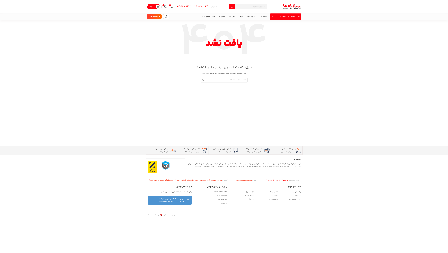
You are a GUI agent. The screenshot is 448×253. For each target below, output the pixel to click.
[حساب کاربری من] (166, 16)
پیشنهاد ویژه (154, 16)
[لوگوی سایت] (292, 7)
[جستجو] (203, 79)
